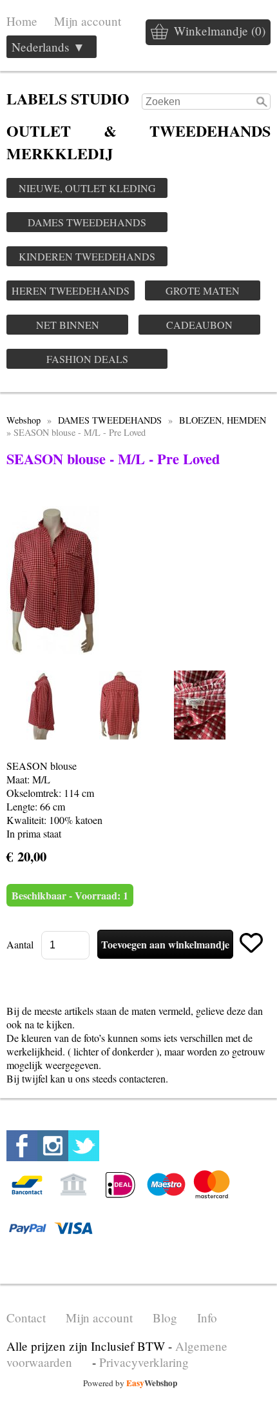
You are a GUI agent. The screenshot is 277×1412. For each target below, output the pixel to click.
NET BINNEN (67, 324)
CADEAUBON (199, 324)
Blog (165, 1317)
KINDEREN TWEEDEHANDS (87, 256)
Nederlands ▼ (48, 47)
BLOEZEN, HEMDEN (222, 420)
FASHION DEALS (87, 359)
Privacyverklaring (144, 1362)
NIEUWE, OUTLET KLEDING (87, 188)
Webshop (23, 420)
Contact (26, 1317)
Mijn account (87, 21)
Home (21, 21)
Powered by (130, 1383)
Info (207, 1317)
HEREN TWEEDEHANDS (70, 290)
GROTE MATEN (203, 290)
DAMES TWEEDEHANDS (87, 222)
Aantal (19, 944)
